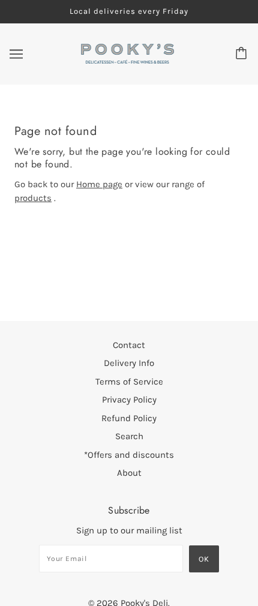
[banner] (128, 52)
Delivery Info (129, 363)
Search (129, 436)
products (33, 198)
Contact (129, 345)
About (129, 472)
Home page (99, 184)
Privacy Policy (129, 399)
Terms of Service (129, 381)
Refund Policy (129, 418)
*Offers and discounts (129, 454)
